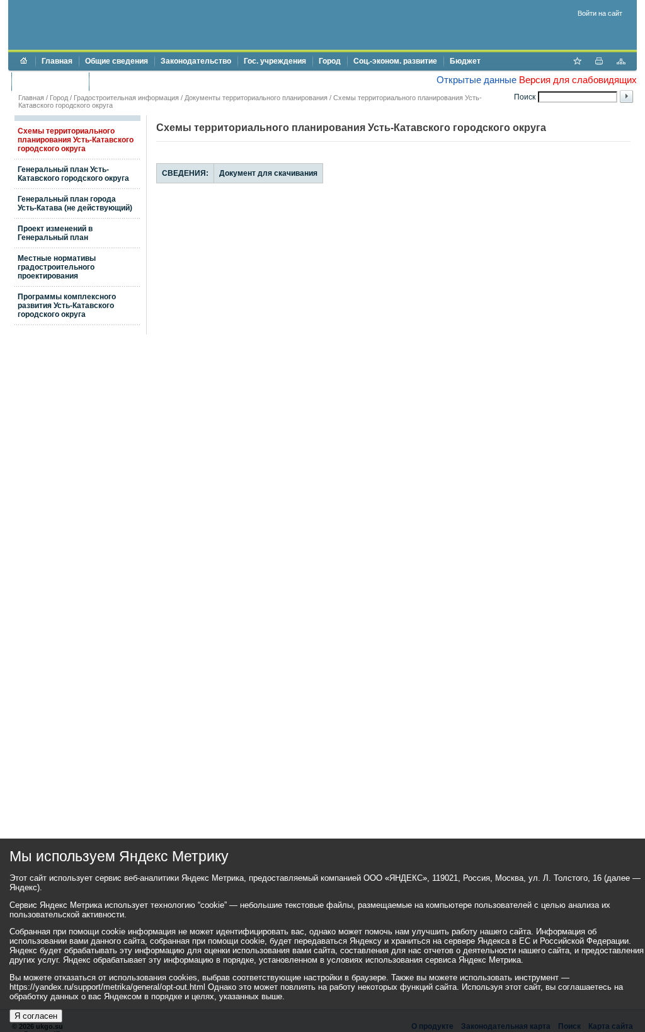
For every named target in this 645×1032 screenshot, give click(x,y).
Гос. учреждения (275, 61)
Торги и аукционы (50, 81)
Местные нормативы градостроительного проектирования (57, 267)
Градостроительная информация (126, 97)
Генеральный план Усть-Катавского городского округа (73, 174)
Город (330, 61)
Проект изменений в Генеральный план (55, 233)
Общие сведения (116, 61)
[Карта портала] (621, 62)
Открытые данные (477, 79)
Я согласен (35, 1016)
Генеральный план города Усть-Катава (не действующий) (75, 203)
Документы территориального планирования (256, 97)
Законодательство (196, 61)
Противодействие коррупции (149, 81)
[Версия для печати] (599, 62)
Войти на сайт (600, 13)
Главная (57, 61)
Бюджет (465, 61)
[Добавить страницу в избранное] (577, 62)
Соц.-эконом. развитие (395, 61)
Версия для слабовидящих (578, 79)
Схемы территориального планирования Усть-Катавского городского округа (76, 140)
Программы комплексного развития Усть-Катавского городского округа (67, 305)
